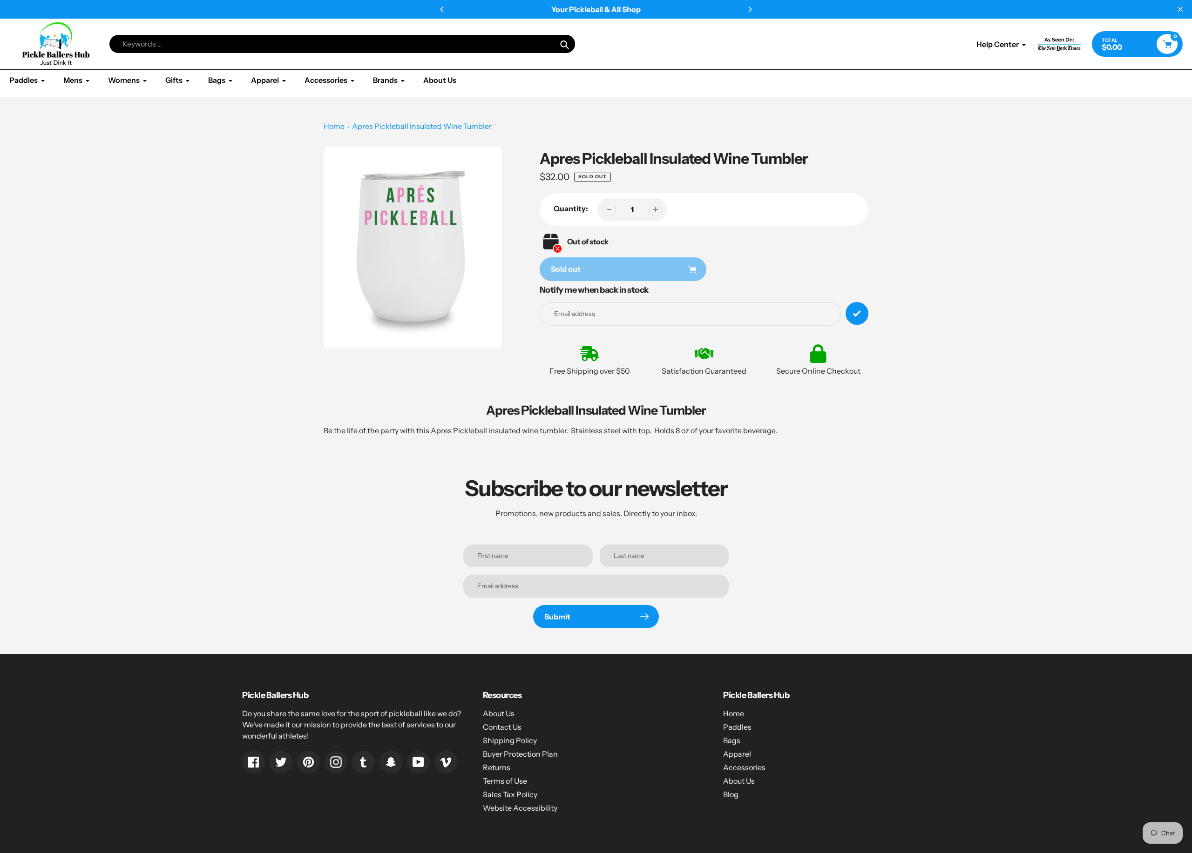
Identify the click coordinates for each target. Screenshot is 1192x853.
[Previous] (442, 9)
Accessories (744, 767)
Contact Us (502, 727)
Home (334, 126)
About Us (499, 713)
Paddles (737, 727)
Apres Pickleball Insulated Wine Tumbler (422, 126)
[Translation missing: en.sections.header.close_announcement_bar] (1180, 9)
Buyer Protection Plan (520, 754)
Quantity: (571, 208)
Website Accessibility (520, 808)
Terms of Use (505, 781)
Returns (496, 767)
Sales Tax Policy (510, 794)
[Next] (749, 9)
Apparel (737, 754)
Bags (731, 740)
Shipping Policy (510, 740)
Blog (730, 794)
